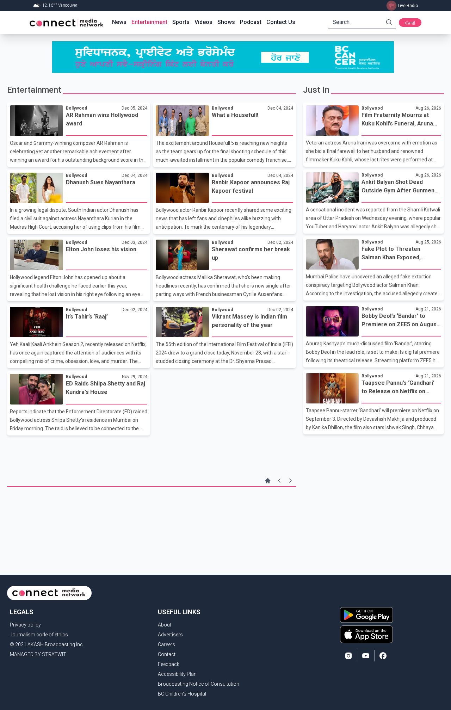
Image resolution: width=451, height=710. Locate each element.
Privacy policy (25, 625)
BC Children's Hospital (182, 694)
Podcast (250, 22)
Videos (203, 22)
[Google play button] (366, 615)
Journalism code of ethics (39, 634)
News (119, 22)
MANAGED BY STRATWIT (38, 654)
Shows (226, 22)
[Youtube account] (365, 655)
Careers (166, 644)
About (164, 625)
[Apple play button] (366, 634)
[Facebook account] (383, 655)
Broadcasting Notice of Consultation (198, 684)
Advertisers (170, 634)
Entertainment (149, 22)
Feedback (168, 664)
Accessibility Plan (177, 674)
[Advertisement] (151, 510)
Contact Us (280, 22)
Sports (181, 22)
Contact (166, 654)
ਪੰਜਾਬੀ (410, 23)
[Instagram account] (348, 655)
